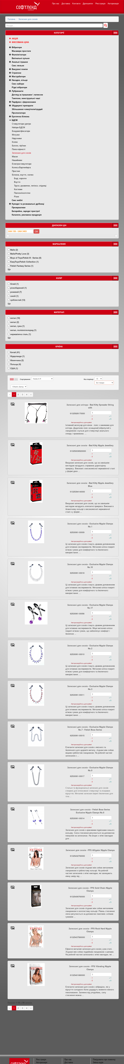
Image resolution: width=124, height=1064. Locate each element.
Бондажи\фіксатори (21, 131)
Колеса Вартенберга (21, 167)
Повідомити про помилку (104, 1059)
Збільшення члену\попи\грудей (27, 109)
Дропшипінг (88, 3)
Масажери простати (21, 50)
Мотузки (16, 134)
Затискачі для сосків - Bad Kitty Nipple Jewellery (90, 445)
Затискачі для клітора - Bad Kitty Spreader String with (90, 406)
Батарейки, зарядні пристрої (26, 211)
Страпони (16, 72)
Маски (15, 156)
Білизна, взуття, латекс (23, 174)
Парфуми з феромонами (24, 101)
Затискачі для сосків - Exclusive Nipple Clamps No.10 (90, 566)
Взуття (17, 181)
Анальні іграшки (20, 61)
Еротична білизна (20, 116)
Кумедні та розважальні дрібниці (28, 203)
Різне (16, 196)
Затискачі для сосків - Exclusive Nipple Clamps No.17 (90, 606)
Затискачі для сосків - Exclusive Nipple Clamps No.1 (90, 525)
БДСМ (15, 120)
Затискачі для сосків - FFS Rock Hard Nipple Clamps (90, 930)
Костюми (18, 189)
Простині (16, 171)
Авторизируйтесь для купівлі (81, 422)
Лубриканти (17, 90)
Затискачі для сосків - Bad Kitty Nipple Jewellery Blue (90, 484)
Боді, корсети (20, 178)
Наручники (17, 138)
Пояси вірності (18, 149)
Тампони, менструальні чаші (26, 98)
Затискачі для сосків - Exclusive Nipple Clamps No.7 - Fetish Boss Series (90, 728)
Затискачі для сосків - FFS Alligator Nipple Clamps (90, 850)
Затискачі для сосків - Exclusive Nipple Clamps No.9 (90, 769)
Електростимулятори (21, 163)
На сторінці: (89, 379)
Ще (9, 269)
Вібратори (17, 47)
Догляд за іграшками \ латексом (27, 94)
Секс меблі (17, 200)
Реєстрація (100, 3)
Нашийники (17, 160)
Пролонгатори (19, 112)
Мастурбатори (19, 76)
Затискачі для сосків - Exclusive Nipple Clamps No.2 (90, 647)
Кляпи (15, 141)
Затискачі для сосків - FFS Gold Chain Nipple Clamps (90, 889)
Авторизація (113, 3)
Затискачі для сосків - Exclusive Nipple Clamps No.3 (90, 688)
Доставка (66, 3)
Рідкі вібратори (19, 87)
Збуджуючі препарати (22, 105)
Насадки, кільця (20, 80)
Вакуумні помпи (20, 69)
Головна (11, 19)
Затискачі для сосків (28, 19)
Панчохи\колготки (22, 192)
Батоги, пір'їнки (19, 145)
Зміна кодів (98, 1062)
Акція (15, 38)
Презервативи (18, 207)
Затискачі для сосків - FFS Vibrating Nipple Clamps (90, 968)
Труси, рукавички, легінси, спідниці (30, 185)
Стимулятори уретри (21, 123)
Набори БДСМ (18, 127)
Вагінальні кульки (20, 58)
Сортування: (25, 379)
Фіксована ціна (20, 42)
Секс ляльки (18, 65)
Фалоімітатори (19, 54)
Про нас (55, 3)
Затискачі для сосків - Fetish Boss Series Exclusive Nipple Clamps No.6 (90, 811)
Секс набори (18, 83)
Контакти (76, 3)
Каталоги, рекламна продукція (27, 214)
